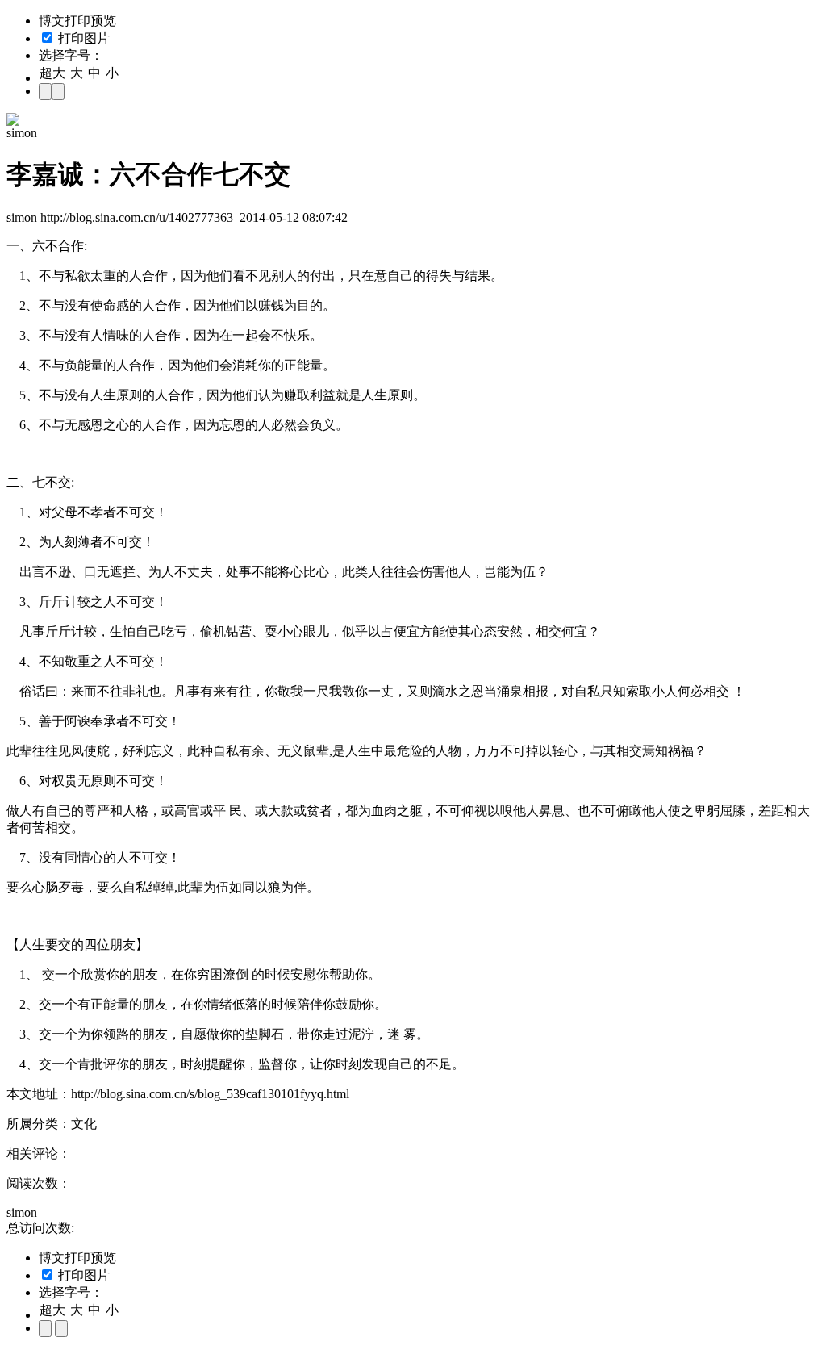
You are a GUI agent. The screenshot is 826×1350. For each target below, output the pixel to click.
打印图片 (82, 38)
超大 (52, 73)
